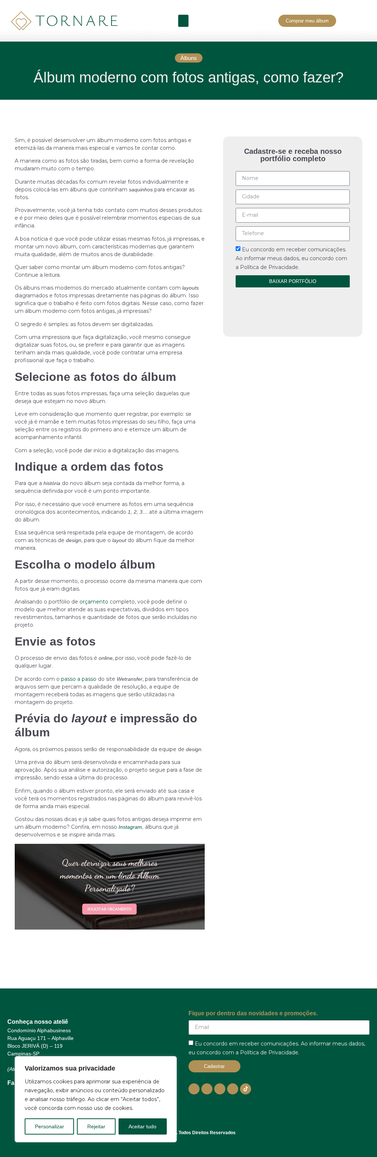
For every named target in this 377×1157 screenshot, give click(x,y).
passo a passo (78, 679)
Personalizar (49, 1126)
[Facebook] (219, 1088)
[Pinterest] (232, 1088)
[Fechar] (169, 1062)
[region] (96, 1099)
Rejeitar (96, 1126)
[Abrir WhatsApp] (359, 1138)
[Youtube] (194, 1088)
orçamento (94, 601)
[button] (183, 21)
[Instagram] (206, 1088)
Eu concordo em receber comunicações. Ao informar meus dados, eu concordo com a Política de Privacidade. (291, 258)
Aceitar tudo (142, 1126)
